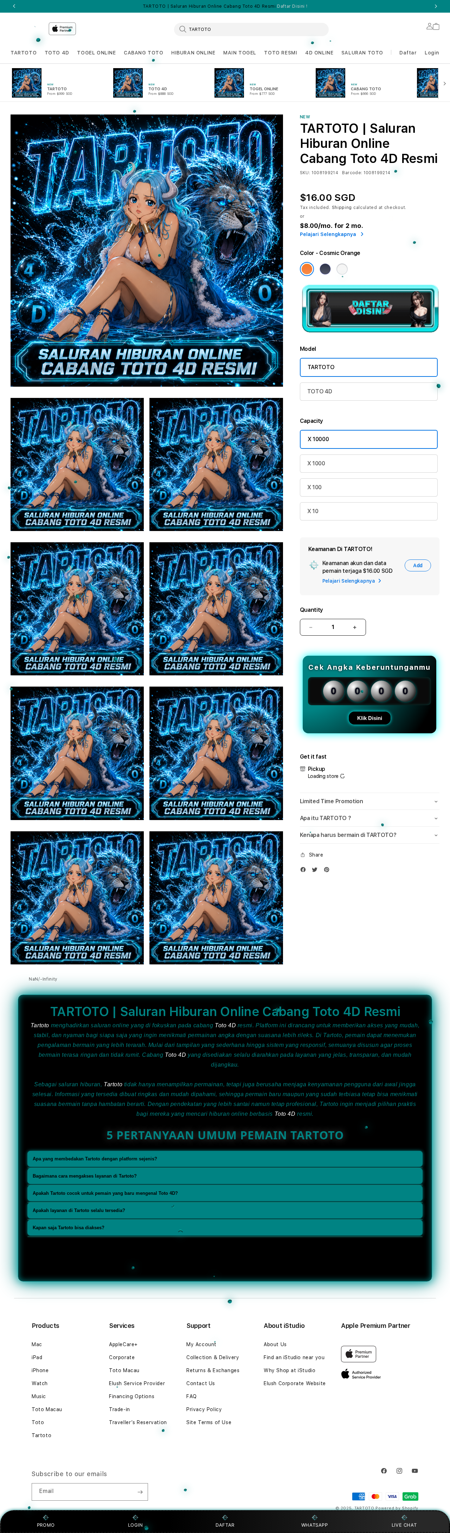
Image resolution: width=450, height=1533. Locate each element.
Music (39, 1396)
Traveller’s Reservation (138, 1422)
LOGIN (135, 1525)
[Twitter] (316, 871)
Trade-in (119, 1409)
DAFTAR (225, 1525)
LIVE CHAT (404, 1525)
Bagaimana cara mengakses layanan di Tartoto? (85, 1176)
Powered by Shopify (396, 1508)
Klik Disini (369, 718)
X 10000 (318, 439)
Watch (40, 1383)
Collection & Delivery (212, 1357)
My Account (201, 1344)
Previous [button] (14, 6)
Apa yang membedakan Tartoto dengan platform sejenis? (95, 1159)
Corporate (122, 1357)
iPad (37, 1357)
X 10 (313, 511)
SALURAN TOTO (362, 52)
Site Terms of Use (208, 1422)
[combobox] (251, 29)
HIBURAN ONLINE (193, 52)
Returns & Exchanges (212, 1370)
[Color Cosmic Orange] (307, 269)
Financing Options (131, 1396)
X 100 (314, 487)
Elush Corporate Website (295, 1383)
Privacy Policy (204, 1409)
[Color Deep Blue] (325, 269)
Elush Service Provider (137, 1383)
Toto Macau (47, 1409)
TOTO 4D (57, 52)
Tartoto (40, 1025)
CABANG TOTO (143, 52)
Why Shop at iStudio (289, 1370)
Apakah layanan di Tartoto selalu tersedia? (79, 1210)
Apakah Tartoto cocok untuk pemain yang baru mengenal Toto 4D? (105, 1193)
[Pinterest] (328, 871)
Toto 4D (225, 1025)
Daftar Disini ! (292, 6)
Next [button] (435, 6)
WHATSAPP (314, 1525)
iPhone (40, 1370)
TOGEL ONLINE (96, 52)
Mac (37, 1344)
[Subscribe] (140, 1492)
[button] (24, 53)
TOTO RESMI (280, 52)
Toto (38, 1422)
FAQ (191, 1396)
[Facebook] (305, 871)
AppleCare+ (123, 1344)
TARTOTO (24, 52)
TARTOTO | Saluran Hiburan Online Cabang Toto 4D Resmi (225, 6)
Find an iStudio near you (294, 1357)
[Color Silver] (342, 269)
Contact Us (200, 1383)
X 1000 (316, 463)
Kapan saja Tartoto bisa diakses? (68, 1228)
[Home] (27, 27)
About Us (275, 1344)
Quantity (311, 610)
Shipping (342, 207)
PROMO (46, 1525)
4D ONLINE (319, 52)
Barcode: (352, 172)
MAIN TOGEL (239, 52)
